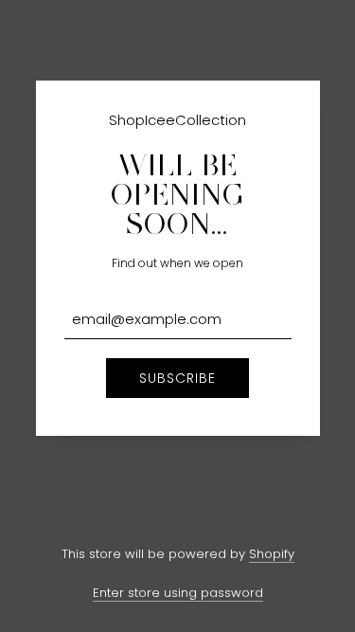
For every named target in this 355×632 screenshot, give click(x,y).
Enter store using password (178, 593)
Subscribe (177, 378)
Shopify (271, 554)
